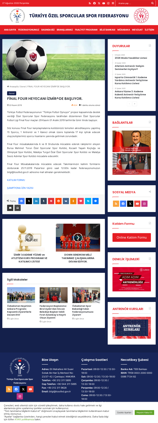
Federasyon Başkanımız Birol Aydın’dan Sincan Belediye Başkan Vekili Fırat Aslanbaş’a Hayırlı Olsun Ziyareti (53, 311)
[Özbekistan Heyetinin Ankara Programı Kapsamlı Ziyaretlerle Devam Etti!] (21, 295)
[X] (29, 201)
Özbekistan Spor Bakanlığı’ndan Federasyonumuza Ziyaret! (82, 310)
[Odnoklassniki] (73, 201)
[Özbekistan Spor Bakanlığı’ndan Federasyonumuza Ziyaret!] (86, 295)
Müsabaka (123, 29)
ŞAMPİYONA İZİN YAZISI (20, 187)
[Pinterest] (51, 201)
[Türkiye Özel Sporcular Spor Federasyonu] (79, 15)
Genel (23, 86)
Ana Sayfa (10, 29)
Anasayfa (13, 86)
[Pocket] (81, 201)
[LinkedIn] (36, 201)
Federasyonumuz (28, 29)
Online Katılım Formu (132, 237)
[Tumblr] (44, 201)
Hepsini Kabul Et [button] (144, 412)
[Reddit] (58, 201)
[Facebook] (21, 201)
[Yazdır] (18, 208)
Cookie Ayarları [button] (124, 412)
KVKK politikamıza (24, 419)
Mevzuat (137, 29)
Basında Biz (48, 29)
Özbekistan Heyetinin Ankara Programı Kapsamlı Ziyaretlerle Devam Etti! (19, 310)
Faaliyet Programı (86, 29)
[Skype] (88, 201)
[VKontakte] (66, 201)
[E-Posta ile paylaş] (10, 208)
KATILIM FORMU (16, 180)
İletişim (149, 29)
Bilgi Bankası (107, 29)
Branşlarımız (65, 29)
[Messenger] (95, 201)
